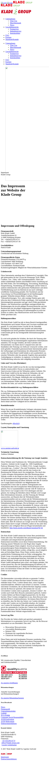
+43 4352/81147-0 (8, 741)
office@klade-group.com (10, 743)
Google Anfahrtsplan (9, 745)
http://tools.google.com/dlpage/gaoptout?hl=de (26, 528)
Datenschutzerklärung (9, 759)
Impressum (5, 757)
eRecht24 (16, 423)
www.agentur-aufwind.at (10, 448)
